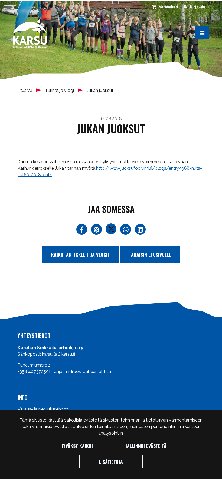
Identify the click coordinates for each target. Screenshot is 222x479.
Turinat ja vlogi (60, 90)
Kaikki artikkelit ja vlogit (80, 254)
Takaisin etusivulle (150, 254)
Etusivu (25, 90)
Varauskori (168, 7)
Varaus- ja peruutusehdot (43, 409)
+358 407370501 (34, 371)
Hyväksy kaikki (76, 445)
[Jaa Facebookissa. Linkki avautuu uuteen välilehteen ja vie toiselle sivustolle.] (82, 230)
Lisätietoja (111, 461)
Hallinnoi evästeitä (145, 445)
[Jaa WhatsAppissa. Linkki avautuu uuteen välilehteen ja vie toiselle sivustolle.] (126, 230)
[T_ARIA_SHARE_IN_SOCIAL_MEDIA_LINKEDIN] (140, 230)
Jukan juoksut (100, 90)
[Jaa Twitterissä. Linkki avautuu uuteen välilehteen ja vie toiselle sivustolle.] (111, 230)
